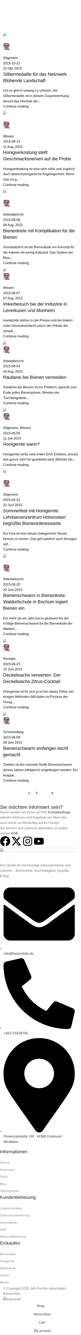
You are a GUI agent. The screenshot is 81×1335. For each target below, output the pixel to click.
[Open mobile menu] (5, 4)
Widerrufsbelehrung (13, 1236)
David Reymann (48, 20)
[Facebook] (5, 841)
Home (6, 30)
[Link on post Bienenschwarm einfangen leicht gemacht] (40, 414)
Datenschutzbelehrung (15, 1215)
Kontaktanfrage (59, 812)
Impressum (7, 1169)
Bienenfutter (8, 1254)
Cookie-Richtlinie (11, 1208)
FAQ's (4, 1176)
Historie (5, 1162)
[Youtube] (39, 841)
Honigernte (7, 1261)
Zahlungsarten (9, 1190)
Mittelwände (8, 1268)
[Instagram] (27, 841)
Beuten (4, 1282)
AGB (14, 833)
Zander (5, 1275)
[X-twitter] (16, 841)
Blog (3, 1183)
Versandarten (9, 1222)
